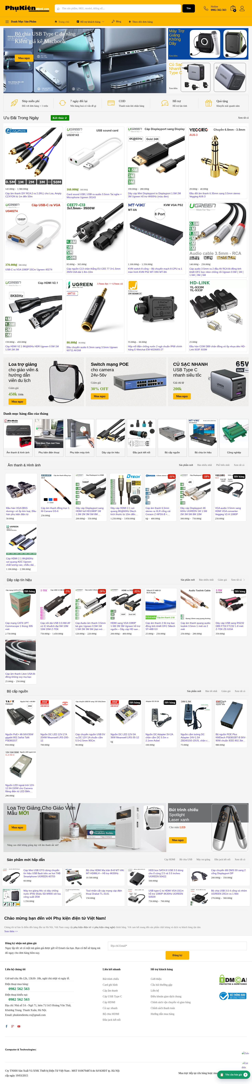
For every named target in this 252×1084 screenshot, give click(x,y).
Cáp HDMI (169, 859)
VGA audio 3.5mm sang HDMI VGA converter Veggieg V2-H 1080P (228, 511)
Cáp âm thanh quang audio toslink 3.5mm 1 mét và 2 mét (195, 626)
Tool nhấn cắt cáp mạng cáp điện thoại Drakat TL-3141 (104, 892)
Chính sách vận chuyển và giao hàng (171, 1002)
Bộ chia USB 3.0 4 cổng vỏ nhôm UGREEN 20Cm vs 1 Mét (229, 892)
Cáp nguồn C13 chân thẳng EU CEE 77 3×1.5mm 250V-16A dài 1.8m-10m (94, 270)
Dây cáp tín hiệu (110, 452)
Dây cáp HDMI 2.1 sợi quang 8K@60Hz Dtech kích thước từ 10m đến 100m (123, 511)
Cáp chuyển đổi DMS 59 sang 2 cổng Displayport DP (228, 872)
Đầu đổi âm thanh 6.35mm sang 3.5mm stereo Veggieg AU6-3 (214, 195)
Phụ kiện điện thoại (49, 452)
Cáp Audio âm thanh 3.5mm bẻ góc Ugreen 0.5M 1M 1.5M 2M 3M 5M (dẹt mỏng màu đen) (90, 626)
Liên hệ (155, 990)
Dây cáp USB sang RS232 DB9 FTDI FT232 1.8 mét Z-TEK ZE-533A (230, 626)
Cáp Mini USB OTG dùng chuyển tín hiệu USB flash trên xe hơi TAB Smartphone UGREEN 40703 (41, 873)
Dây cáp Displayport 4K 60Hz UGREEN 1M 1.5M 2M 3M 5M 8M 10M (193, 511)
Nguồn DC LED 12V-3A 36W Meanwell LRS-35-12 (125, 736)
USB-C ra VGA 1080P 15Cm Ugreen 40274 (28, 269)
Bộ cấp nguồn (172, 452)
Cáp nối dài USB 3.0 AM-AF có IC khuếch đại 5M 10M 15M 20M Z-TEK (55, 626)
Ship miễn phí (30, 101)
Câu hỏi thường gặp (161, 984)
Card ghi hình (110, 984)
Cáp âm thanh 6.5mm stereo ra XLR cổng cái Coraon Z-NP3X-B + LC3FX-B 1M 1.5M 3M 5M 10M (160, 511)
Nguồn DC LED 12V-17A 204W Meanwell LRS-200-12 (54, 737)
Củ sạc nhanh (110, 1008)
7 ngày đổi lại (78, 101)
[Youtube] (19, 1026)
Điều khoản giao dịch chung (166, 996)
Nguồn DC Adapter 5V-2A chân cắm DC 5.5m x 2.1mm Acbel (159, 737)
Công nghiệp (234, 452)
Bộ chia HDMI (111, 1013)
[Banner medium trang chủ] (43, 381)
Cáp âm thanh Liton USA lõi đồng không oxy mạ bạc (20, 675)
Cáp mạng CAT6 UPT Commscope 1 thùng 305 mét (19, 626)
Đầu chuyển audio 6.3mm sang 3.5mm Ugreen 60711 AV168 (92, 349)
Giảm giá (222, 580)
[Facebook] (6, 1026)
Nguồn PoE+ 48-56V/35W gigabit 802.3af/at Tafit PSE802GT (19, 737)
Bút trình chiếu (111, 978)
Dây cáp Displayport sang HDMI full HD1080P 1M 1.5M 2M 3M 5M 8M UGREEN (90, 511)
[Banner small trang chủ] (208, 44)
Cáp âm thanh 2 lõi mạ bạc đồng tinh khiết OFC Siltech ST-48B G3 (160, 626)
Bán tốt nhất (211, 691)
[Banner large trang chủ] (84, 827)
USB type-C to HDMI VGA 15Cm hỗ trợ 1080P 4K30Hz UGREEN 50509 (166, 893)
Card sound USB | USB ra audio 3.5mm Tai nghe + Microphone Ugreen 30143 (94, 196)
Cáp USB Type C (112, 996)
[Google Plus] (13, 1026)
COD (122, 101)
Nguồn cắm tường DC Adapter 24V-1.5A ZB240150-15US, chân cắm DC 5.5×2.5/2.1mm (196, 737)
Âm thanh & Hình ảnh (24, 465)
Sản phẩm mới (186, 465)
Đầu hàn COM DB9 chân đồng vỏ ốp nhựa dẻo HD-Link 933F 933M (217, 348)
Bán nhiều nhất (204, 465)
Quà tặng (222, 101)
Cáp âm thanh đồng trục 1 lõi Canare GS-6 (55, 509)
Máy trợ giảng (203, 859)
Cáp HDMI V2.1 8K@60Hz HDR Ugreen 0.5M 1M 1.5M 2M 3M (32, 348)
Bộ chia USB (185, 859)
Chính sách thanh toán (163, 1008)
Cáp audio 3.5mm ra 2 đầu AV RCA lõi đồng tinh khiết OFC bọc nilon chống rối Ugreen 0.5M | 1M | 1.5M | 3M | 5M (216, 271)
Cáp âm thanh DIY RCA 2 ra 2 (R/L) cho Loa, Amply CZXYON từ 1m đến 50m (33, 195)
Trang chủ (63, 21)
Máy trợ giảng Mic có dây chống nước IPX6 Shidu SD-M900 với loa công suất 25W (42, 893)
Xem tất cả (243, 118)
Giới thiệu (156, 978)
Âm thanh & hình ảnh (18, 452)
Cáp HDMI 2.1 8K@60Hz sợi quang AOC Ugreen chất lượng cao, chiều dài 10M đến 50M (20, 561)
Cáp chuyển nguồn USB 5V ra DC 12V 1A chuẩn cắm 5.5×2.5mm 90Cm (90, 737)
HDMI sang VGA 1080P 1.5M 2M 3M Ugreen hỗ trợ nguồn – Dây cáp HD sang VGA (125, 626)
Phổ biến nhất (223, 465)
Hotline (214, 6)
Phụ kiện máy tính (79, 452)
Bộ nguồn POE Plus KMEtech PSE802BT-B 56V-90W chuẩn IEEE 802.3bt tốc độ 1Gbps (231, 737)
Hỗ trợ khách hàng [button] (90, 21)
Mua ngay (24, 58)
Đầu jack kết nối (141, 452)
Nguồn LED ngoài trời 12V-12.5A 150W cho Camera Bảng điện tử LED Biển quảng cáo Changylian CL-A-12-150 (19, 788)
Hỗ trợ (177, 101)
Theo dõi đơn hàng (142, 21)
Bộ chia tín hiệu (203, 452)
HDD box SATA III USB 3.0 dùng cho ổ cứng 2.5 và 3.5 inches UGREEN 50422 (166, 873)
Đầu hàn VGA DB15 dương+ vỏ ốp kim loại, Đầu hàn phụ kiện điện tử (21, 511)
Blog (118, 21)
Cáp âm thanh (110, 990)
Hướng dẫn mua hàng (162, 1013)
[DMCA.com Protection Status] (233, 979)
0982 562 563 (19, 989)
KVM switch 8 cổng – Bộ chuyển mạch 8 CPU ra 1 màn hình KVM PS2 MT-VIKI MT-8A (155, 270)
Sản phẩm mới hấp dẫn (26, 860)
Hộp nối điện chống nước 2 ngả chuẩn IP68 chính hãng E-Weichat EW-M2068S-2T (155, 348)
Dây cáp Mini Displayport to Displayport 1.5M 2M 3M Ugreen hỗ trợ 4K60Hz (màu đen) (154, 195)
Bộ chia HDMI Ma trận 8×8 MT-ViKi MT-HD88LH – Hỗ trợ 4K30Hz (105, 872)
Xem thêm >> (11, 931)
